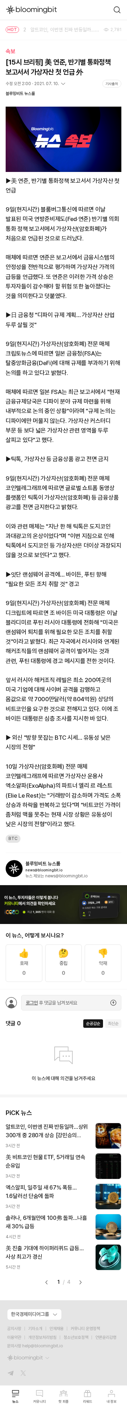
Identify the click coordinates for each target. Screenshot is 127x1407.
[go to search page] (117, 10)
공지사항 (14, 1328)
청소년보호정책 (76, 1337)
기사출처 (111, 84)
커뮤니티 (39, 1401)
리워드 (87, 1401)
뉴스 (15, 1401)
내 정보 (112, 1401)
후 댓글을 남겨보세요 (51, 1003)
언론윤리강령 (105, 1337)
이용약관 (14, 1337)
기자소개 (35, 1328)
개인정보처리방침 (42, 1337)
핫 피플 (64, 1401)
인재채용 (56, 1328)
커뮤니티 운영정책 (85, 1328)
